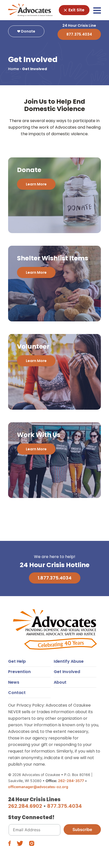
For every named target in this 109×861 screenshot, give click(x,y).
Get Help (17, 661)
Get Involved (67, 672)
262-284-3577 (71, 781)
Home (13, 68)
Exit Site (75, 10)
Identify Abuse (69, 661)
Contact (17, 693)
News (13, 682)
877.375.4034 (79, 34)
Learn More (36, 184)
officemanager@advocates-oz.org (38, 787)
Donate (27, 31)
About (60, 682)
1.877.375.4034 (54, 578)
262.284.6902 (25, 806)
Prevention (19, 672)
